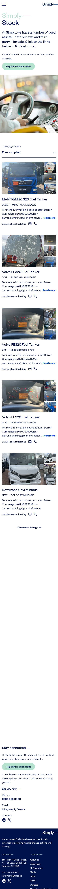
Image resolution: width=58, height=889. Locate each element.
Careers (34, 884)
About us (34, 859)
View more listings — (29, 527)
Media (33, 872)
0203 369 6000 (11, 799)
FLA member (36, 867)
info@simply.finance (13, 809)
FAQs (32, 876)
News (32, 880)
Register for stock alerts (18, 66)
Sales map (35, 863)
